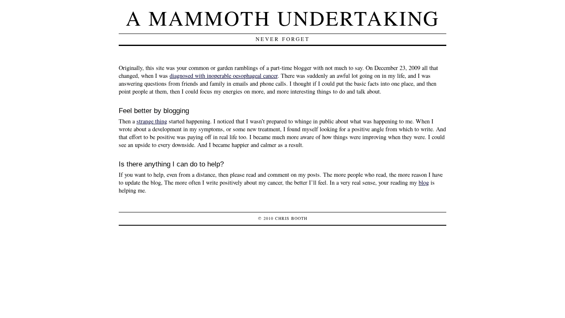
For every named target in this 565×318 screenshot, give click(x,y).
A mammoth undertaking (282, 17)
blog (424, 182)
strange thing (151, 121)
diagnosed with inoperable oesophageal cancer (224, 76)
